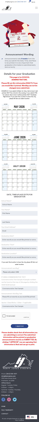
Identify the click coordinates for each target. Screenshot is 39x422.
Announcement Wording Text (11, 293)
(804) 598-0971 (21, 2)
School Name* (6, 201)
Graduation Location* (9, 253)
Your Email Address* (8, 227)
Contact (4, 414)
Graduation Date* (7, 236)
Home (3, 406)
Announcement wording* (10, 268)
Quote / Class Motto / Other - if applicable (16, 302)
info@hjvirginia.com (11, 2)
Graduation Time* (7, 244)
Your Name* (5, 209)
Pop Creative (19, 420)
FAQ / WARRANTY (7, 410)
